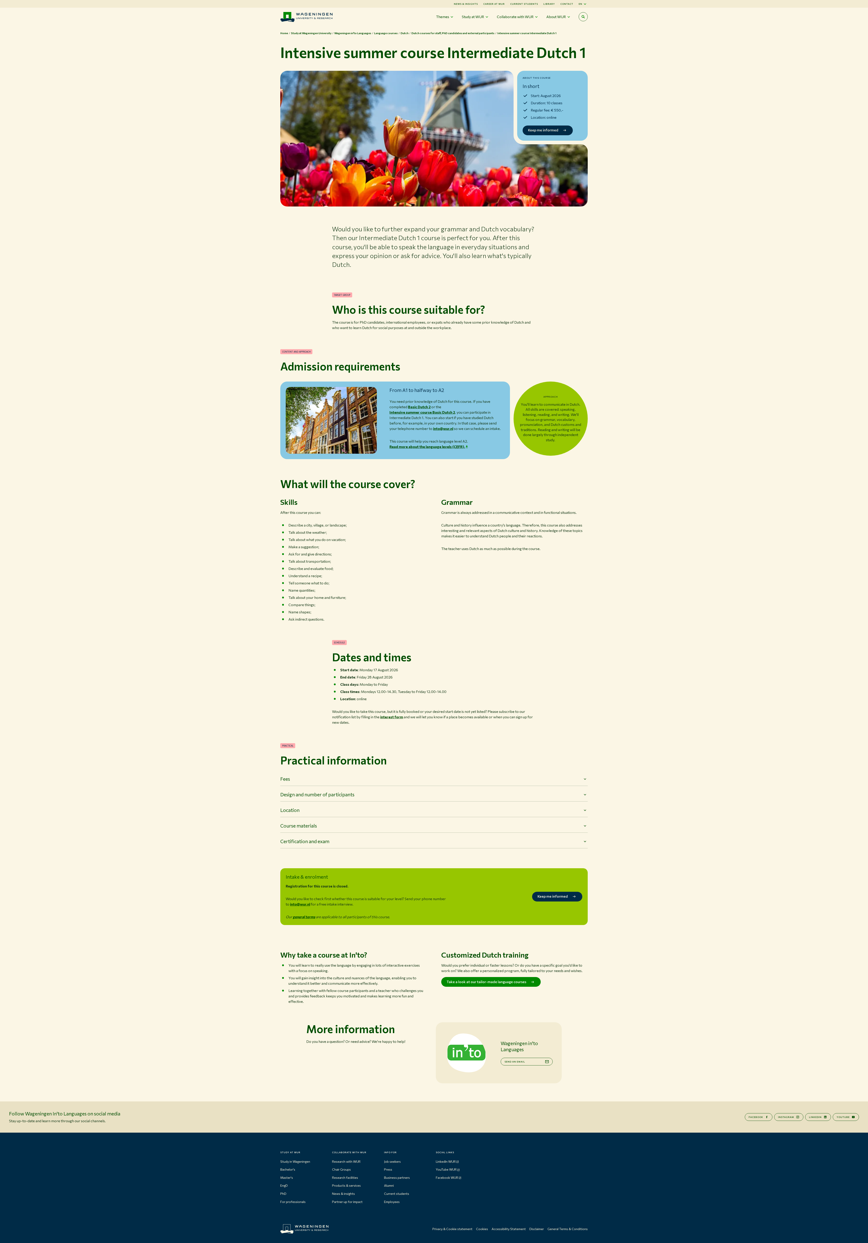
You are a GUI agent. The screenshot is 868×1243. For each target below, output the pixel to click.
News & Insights (466, 3)
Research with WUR (346, 1161)
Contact (566, 3)
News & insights (343, 1194)
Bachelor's (287, 1169)
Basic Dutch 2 (419, 407)
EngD (284, 1185)
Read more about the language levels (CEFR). (427, 446)
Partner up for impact (347, 1202)
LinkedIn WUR (446, 1161)
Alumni (389, 1185)
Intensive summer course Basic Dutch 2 (422, 412)
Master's (286, 1177)
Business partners (397, 1177)
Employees (392, 1202)
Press (388, 1169)
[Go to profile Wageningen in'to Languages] (466, 1052)
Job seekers (392, 1161)
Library (549, 3)
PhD (283, 1194)
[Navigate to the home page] (306, 17)
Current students (524, 3)
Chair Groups (341, 1169)
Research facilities (345, 1177)
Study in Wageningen (295, 1161)
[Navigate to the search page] (583, 16)
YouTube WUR (446, 1169)
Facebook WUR (447, 1177)
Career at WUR (494, 3)
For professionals (293, 1202)
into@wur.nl (443, 428)
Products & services (346, 1185)
